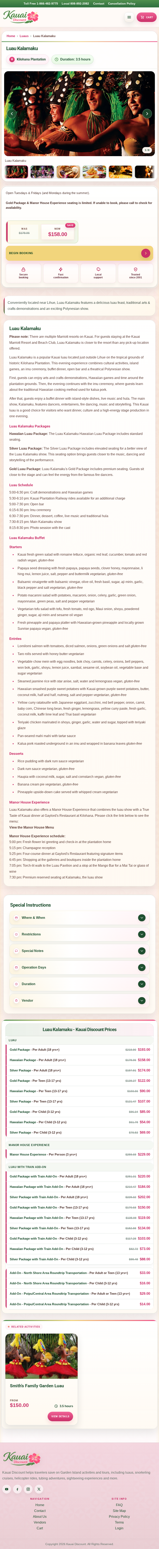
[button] (79, 1050)
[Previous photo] (12, 113)
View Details (60, 1416)
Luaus (24, 36)
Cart (149, 17)
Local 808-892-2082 (75, 3)
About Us (40, 1516)
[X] (39, 1489)
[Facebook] (17, 1489)
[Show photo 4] (94, 172)
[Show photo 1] (16, 172)
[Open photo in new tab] (79, 113)
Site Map (119, 1511)
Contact (98, 3)
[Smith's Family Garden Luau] (41, 1356)
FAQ (119, 1505)
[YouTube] (6, 1489)
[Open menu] (129, 17)
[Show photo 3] (68, 172)
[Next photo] (147, 113)
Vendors (40, 1522)
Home (11, 36)
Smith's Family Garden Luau (37, 1385)
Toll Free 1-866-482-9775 (41, 3)
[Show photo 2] (42, 172)
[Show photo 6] (147, 172)
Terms (119, 1522)
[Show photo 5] (120, 172)
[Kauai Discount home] (62, 17)
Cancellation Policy (121, 3)
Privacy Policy (119, 1516)
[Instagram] (28, 1489)
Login (119, 1528)
